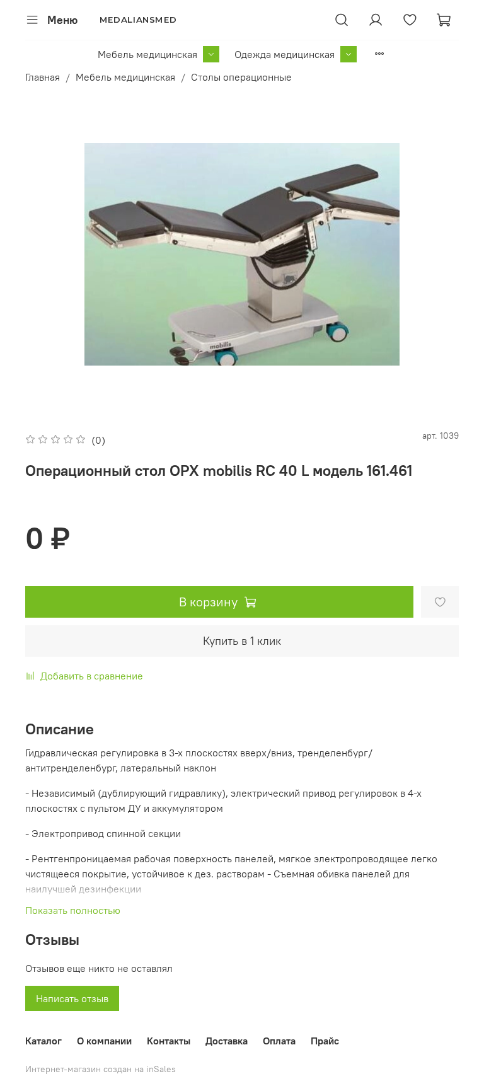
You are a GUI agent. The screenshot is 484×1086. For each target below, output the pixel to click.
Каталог (43, 1040)
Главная (42, 77)
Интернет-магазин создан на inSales (100, 1069)
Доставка (226, 1040)
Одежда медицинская (284, 54)
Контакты (168, 1040)
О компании (104, 1040)
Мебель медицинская (147, 54)
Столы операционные (241, 77)
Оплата (279, 1040)
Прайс (325, 1040)
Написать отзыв (72, 998)
